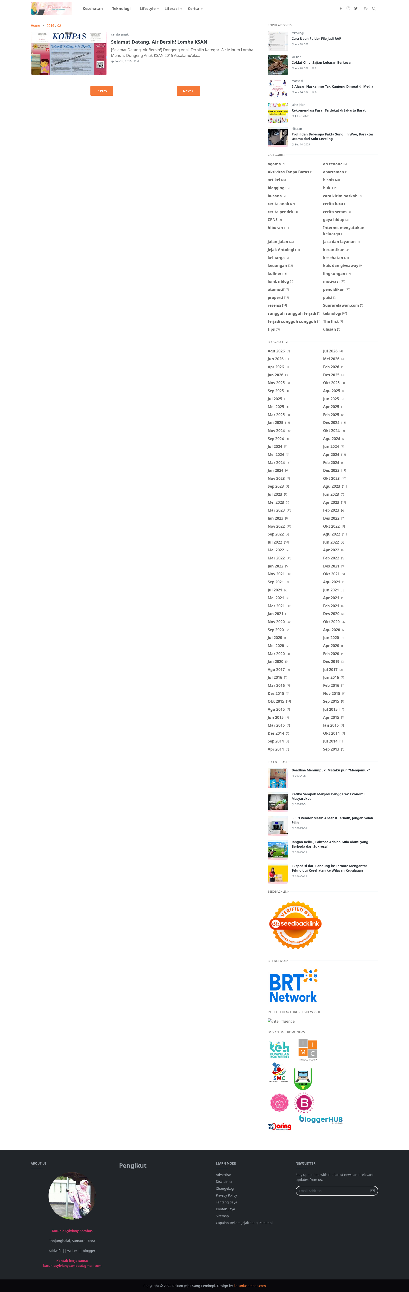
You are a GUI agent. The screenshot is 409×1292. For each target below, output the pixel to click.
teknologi (298, 33)
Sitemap (222, 1216)
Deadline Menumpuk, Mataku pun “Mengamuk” (331, 770)
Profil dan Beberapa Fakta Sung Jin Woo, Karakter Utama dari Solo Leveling (332, 136)
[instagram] (348, 8)
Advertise (223, 1174)
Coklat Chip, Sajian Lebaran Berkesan (322, 62)
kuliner (296, 57)
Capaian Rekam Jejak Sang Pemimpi (244, 1222)
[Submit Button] (372, 1190)
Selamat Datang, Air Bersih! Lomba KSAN (159, 42)
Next (187, 91)
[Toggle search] (374, 8)
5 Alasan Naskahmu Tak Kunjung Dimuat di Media (332, 86)
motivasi (297, 81)
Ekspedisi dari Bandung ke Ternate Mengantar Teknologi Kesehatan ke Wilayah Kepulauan (329, 868)
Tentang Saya (226, 1202)
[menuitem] (92, 8)
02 (59, 25)
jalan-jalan (298, 105)
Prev (103, 91)
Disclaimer (224, 1181)
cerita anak (120, 34)
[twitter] (356, 8)
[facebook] (341, 8)
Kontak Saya (225, 1209)
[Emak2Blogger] (279, 1049)
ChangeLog (225, 1188)
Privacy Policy (226, 1195)
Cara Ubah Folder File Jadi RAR (316, 38)
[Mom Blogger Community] (279, 1102)
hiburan (297, 129)
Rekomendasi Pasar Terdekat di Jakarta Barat (329, 110)
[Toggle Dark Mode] (366, 8)
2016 (50, 25)
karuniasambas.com (250, 1285)
